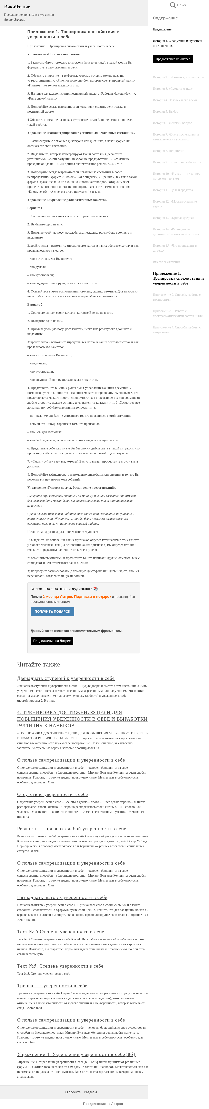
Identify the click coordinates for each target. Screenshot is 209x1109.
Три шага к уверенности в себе (52, 985)
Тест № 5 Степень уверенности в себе (60, 931)
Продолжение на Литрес (173, 59)
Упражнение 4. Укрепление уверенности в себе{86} (76, 1054)
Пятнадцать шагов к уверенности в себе (62, 897)
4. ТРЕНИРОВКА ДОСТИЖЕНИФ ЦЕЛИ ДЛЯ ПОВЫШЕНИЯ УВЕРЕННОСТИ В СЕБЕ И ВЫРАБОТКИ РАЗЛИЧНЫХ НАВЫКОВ (82, 719)
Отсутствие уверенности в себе (52, 794)
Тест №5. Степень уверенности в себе (60, 965)
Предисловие (162, 29)
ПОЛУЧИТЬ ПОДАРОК (52, 611)
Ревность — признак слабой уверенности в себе (71, 828)
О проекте (73, 1092)
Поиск (177, 5)
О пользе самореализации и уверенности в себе (71, 759)
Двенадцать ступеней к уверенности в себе (66, 678)
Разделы (90, 1092)
